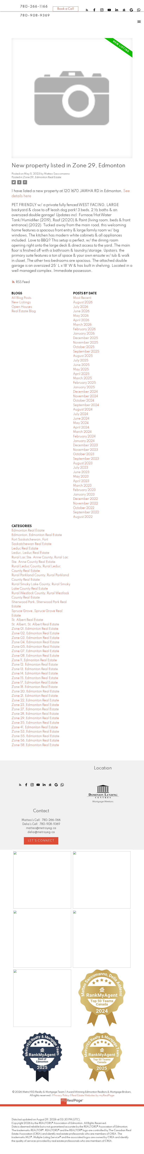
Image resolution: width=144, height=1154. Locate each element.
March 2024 (82, 431)
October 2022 (83, 508)
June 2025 (81, 365)
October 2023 (83, 454)
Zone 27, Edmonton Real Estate (35, 709)
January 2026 (84, 333)
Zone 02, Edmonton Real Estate (35, 633)
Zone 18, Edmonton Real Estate (35, 687)
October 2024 (83, 400)
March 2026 (82, 324)
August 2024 (83, 409)
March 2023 (82, 485)
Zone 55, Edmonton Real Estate (35, 736)
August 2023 (83, 463)
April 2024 (81, 427)
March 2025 (82, 378)
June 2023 (81, 472)
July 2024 (80, 414)
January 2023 (84, 494)
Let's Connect (41, 840)
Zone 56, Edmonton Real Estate (35, 740)
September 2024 (86, 405)
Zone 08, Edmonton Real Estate (35, 655)
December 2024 (85, 391)
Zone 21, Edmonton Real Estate (35, 695)
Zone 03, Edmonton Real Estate (35, 638)
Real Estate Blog (24, 311)
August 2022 (83, 517)
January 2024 (84, 441)
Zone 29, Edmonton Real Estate (42, 177)
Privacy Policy (61, 1095)
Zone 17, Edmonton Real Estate (35, 682)
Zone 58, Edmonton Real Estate (35, 745)
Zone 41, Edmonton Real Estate (35, 727)
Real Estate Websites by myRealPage (92, 1095)
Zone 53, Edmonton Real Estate (35, 731)
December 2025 (85, 338)
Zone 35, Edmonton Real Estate (35, 722)
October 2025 (83, 347)
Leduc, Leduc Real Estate (30, 552)
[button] (87, 10)
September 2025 (86, 351)
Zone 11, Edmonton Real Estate (34, 660)
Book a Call (65, 8)
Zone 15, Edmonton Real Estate (35, 678)
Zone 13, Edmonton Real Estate (35, 669)
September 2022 (86, 512)
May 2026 (81, 315)
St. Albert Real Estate (27, 620)
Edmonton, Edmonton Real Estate (37, 535)
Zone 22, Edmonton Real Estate (35, 700)
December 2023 (85, 445)
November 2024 (85, 396)
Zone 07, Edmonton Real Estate (35, 651)
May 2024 (81, 423)
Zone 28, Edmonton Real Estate (35, 713)
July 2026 (80, 306)
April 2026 (81, 320)
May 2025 (81, 369)
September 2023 (86, 458)
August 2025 (83, 356)
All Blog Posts (21, 298)
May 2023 (81, 476)
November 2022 (85, 503)
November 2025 (85, 342)
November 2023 (85, 449)
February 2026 (84, 329)
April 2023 (81, 481)
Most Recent (82, 298)
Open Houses (22, 306)
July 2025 (80, 360)
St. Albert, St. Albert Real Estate (35, 624)
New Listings (21, 302)
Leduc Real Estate (25, 548)
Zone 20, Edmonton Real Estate (35, 691)
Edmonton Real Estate (28, 530)
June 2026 (81, 311)
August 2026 (83, 302)
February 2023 (84, 490)
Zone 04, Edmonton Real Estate (35, 642)
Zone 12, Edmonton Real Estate (35, 664)
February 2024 (84, 436)
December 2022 (85, 499)
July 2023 (80, 467)
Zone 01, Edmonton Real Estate (35, 628)
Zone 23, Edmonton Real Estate (35, 705)
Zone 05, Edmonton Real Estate (36, 646)
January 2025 (84, 387)
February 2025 (84, 382)
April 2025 (81, 374)
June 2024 (81, 418)
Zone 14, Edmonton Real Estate (35, 673)
